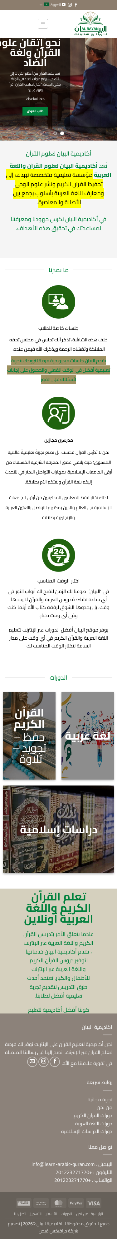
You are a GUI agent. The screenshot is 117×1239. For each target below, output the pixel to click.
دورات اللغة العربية (93, 1123)
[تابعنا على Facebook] (76, 5)
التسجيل (35, 1213)
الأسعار (51, 1213)
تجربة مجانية (100, 1099)
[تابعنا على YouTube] (64, 5)
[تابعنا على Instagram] (70, 5)
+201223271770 (74, 1172)
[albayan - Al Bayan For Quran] (78, 24)
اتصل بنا (20, 1213)
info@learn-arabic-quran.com (63, 1164)
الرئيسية (97, 1213)
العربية (56, 4)
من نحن (104, 1107)
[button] (43, 24)
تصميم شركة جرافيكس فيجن (43, 1227)
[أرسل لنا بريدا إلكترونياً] (32, 1062)
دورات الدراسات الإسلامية (86, 1131)
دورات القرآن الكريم (93, 1115)
